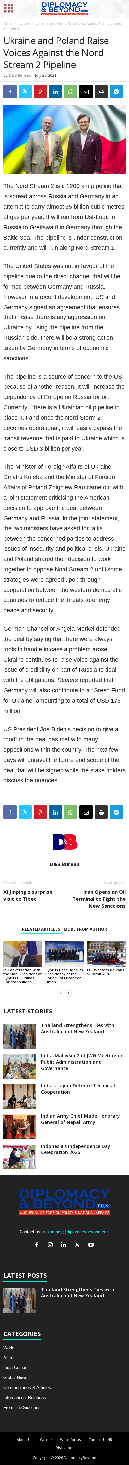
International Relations (24, 1397)
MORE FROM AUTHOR (85, 929)
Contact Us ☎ (100, 1439)
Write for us (70, 1439)
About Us (24, 1439)
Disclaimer (64, 1447)
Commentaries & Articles (27, 1387)
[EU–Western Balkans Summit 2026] (106, 954)
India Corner (14, 1367)
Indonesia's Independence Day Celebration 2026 (75, 1149)
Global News (15, 1377)
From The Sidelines (22, 1407)
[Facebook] (38, 1245)
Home (7, 23)
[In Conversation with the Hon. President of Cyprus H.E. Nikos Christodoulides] (22, 954)
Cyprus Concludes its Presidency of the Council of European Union (64, 975)
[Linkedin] (65, 1245)
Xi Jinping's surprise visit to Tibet (27, 895)
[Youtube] (92, 1245)
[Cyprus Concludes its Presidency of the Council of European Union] (64, 954)
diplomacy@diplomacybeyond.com (76, 1231)
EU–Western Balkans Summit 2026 (105, 971)
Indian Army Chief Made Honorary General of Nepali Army (80, 1119)
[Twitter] (79, 1245)
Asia (7, 1357)
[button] (118, 9)
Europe (24, 23)
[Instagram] (52, 1245)
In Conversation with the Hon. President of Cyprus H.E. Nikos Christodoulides (22, 975)
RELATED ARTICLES (41, 929)
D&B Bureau (20, 75)
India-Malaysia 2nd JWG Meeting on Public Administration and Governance (82, 1061)
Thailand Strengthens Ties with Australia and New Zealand (77, 1028)
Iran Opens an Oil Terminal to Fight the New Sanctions (99, 898)
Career (46, 1439)
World (8, 1347)
